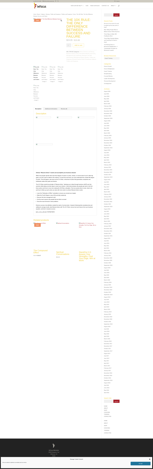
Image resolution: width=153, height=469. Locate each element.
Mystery (82, 57)
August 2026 (107, 91)
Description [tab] (38, 108)
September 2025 (108, 118)
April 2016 (106, 392)
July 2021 (106, 240)
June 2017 (106, 358)
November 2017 (108, 346)
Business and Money (89, 51)
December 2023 (108, 169)
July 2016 (106, 385)
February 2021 (107, 253)
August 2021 (107, 238)
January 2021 (107, 255)
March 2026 (107, 103)
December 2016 (108, 373)
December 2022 (108, 199)
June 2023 (106, 184)
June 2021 (106, 243)
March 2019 (107, 309)
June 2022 (106, 213)
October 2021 (107, 233)
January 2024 (107, 167)
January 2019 (107, 314)
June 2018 (106, 331)
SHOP (105, 410)
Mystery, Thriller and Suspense (53, 14)
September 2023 (108, 177)
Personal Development (109, 81)
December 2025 (108, 111)
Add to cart (78, 45)
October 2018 (107, 321)
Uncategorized (107, 83)
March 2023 (107, 191)
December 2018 (108, 316)
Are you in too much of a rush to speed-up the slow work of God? (111, 25)
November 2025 (108, 113)
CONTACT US (105, 5)
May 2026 (106, 98)
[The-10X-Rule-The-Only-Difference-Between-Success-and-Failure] (44, 127)
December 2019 (108, 287)
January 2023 (107, 196)
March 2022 (107, 221)
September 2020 (108, 265)
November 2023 (108, 172)
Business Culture (70, 53)
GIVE (87, 5)
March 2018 (107, 338)
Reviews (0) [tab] (64, 108)
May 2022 (106, 216)
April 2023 (106, 189)
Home (34, 14)
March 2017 (107, 365)
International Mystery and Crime (87, 53)
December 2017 (108, 343)
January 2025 (107, 138)
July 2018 (106, 329)
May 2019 (106, 304)
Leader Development (109, 78)
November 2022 (108, 201)
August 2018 (107, 326)
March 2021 (107, 250)
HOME (105, 406)
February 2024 (107, 164)
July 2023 (106, 182)
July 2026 (106, 93)
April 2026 (106, 101)
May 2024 (106, 157)
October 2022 (107, 204)
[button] (150, 459)
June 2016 (106, 387)
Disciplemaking (108, 73)
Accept (140, 463)
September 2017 (108, 351)
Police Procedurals (86, 59)
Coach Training (108, 58)
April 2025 (106, 130)
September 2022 (108, 206)
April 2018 (106, 336)
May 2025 (106, 128)
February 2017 (107, 368)
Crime (74, 14)
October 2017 (107, 348)
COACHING (107, 412)
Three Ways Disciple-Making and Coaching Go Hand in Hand (111, 40)
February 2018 (107, 341)
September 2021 (108, 235)
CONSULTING (107, 416)
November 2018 (108, 319)
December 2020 (108, 258)
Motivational (77, 57)
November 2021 (108, 231)
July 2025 (106, 123)
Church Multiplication (109, 68)
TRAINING (106, 414)
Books (38, 14)
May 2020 (106, 275)
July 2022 (106, 211)
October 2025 (107, 115)
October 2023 (107, 174)
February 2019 (107, 311)
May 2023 (106, 187)
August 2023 (107, 179)
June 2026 (106, 96)
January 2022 (107, 226)
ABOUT (113, 5)
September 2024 (108, 147)
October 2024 (107, 145)
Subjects (43, 14)
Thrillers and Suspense (66, 14)
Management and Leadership (73, 55)
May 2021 (106, 245)
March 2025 (107, 133)
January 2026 (107, 108)
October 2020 (107, 262)
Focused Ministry (108, 76)
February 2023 (107, 194)
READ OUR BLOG (95, 5)
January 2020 (107, 284)
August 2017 (107, 353)
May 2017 (106, 360)
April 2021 (106, 248)
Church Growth (108, 66)
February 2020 (107, 282)
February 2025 (107, 135)
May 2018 (106, 333)
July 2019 (106, 299)
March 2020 (107, 280)
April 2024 (106, 160)
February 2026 (107, 106)
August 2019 (107, 297)
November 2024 (108, 142)
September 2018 (108, 324)
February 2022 (107, 223)
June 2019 (106, 302)
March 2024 (107, 162)
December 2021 (108, 228)
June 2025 (106, 125)
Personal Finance (76, 59)
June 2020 (106, 272)
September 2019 (108, 294)
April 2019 (106, 306)
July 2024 (106, 152)
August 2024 (107, 150)
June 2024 (106, 155)
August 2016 (107, 382)
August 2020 (107, 267)
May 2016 (106, 390)
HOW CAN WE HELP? (76, 5)
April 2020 (106, 277)
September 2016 (108, 380)
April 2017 (106, 363)
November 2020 (108, 260)
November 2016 (108, 375)
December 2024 (108, 140)
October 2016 (107, 378)
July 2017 (106, 355)
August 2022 (107, 209)
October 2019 (107, 292)
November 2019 (108, 289)
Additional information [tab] (51, 108)
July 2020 (106, 270)
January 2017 (107, 370)
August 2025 (107, 120)
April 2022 (106, 218)
